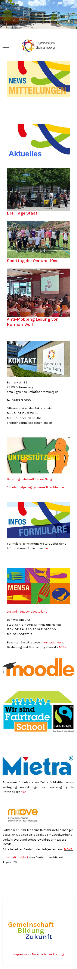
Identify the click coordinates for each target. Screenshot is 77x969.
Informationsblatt (16, 857)
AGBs (62, 647)
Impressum (21, 954)
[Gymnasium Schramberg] (38, 46)
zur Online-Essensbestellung (27, 611)
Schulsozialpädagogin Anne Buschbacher (36, 487)
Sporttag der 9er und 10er (32, 260)
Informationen (50, 642)
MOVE (68, 849)
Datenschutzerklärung (48, 954)
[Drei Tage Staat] (38, 190)
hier (46, 548)
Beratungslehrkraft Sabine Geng (30, 479)
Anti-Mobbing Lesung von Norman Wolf (33, 322)
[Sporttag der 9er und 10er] (38, 240)
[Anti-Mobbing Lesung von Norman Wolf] (38, 293)
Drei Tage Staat (22, 213)
